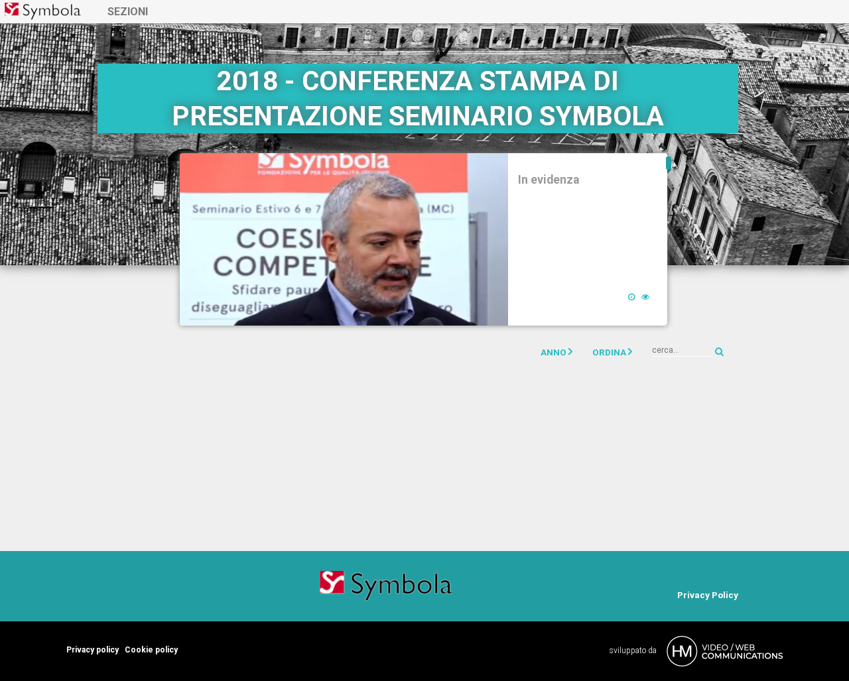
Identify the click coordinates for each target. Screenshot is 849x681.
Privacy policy (92, 649)
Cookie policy (151, 649)
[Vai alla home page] (43, 11)
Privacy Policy (707, 594)
